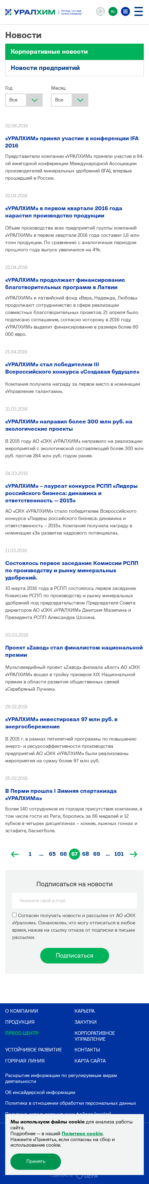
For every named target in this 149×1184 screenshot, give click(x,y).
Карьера (84, 1011)
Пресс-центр (21, 1033)
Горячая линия (25, 1061)
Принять (35, 1161)
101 (119, 854)
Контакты (87, 1050)
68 (85, 854)
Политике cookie (82, 1134)
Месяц (58, 88)
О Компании (21, 1011)
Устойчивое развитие (33, 1050)
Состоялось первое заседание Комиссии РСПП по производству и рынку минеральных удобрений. (71, 570)
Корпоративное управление (94, 1036)
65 (52, 854)
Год (8, 88)
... (41, 854)
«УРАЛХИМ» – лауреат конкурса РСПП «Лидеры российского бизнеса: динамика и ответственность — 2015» (71, 493)
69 (96, 854)
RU (113, 11)
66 (63, 854)
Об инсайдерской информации (40, 1092)
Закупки (85, 1022)
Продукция (20, 1022)
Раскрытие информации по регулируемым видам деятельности (61, 1078)
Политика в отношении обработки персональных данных (70, 1103)
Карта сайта (90, 1061)
